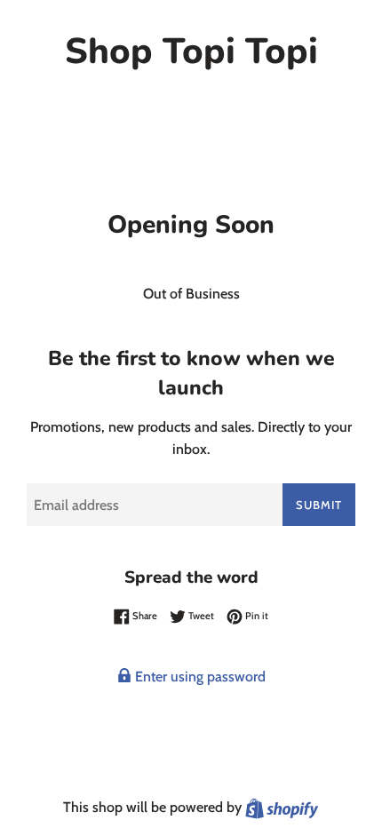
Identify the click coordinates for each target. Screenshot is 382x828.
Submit (319, 505)
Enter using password (198, 676)
